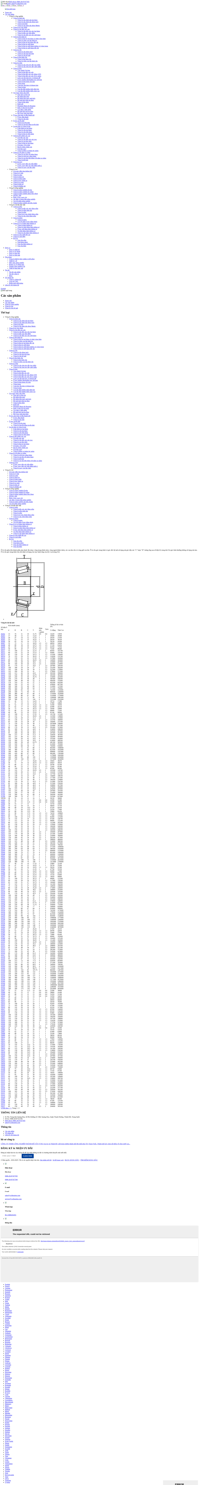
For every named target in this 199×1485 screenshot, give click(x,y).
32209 (3, 875)
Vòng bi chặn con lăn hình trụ (27, 40)
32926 (3, 1022)
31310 (3, 770)
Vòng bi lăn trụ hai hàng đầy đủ (27, 42)
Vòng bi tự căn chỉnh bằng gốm (27, 214)
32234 (3, 910)
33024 (3, 1061)
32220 (3, 895)
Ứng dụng (8, 257)
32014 (3, 819)
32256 (3, 923)
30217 (3, 662)
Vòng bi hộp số (18, 184)
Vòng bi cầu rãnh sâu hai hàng (27, 20)
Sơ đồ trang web (58, 1160)
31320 (3, 789)
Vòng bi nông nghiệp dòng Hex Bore (25, 193)
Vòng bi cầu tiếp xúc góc (21, 29)
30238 (3, 686)
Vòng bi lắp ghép (23, 102)
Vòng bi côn (17, 50)
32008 (3, 807)
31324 (3, 794)
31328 (3, 796)
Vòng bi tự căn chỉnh (20, 27)
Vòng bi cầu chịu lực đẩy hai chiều (28, 65)
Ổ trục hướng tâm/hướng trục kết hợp (29, 80)
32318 (3, 957)
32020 (3, 830)
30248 (3, 692)
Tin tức (7, 270)
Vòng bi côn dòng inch (25, 52)
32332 (3, 974)
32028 (3, 839)
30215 (3, 658)
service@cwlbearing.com (13, 1199)
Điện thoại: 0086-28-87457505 (19, 2)
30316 (3, 727)
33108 (3, 1069)
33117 (3, 1086)
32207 (3, 871)
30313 (3, 722)
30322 (3, 738)
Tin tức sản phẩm (14, 272)
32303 (3, 929)
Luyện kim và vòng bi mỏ (21, 126)
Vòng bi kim (17, 68)
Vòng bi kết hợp (22, 160)
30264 (3, 699)
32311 (3, 944)
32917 (3, 1009)
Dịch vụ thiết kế (14, 249)
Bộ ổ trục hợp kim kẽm (25, 113)
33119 (3, 1089)
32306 (3, 934)
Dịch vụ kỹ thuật (14, 251)
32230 (3, 906)
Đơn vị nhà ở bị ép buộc (25, 108)
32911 (3, 998)
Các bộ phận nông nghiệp (21, 201)
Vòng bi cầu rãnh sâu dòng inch (27, 22)
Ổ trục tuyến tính (18, 121)
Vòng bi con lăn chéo (24, 141)
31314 (3, 778)
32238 (3, 914)
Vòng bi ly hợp (18, 173)
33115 (3, 1082)
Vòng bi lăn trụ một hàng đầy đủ (28, 48)
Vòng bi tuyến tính (23, 123)
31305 (3, 761)
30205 (3, 639)
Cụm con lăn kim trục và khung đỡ (28, 78)
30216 (3, 660)
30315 (3, 725)
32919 (3, 1013)
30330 (3, 744)
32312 (3, 946)
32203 (3, 863)
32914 (3, 1003)
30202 (3, 634)
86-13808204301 (10, 1215)
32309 (3, 940)
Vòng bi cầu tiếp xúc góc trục (27, 139)
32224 (3, 901)
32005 (3, 802)
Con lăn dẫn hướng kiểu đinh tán (28, 89)
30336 (3, 750)
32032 (3, 843)
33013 (3, 1043)
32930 (3, 1026)
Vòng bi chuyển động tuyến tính (28, 124)
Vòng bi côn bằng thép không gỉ (28, 233)
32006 (3, 804)
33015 (3, 1046)
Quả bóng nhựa (22, 242)
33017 (3, 1050)
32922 (3, 1018)
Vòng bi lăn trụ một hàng (25, 44)
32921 (3, 1017)
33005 (3, 1028)
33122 (3, 1095)
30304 (3, 705)
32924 (3, 1020)
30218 (3, 664)
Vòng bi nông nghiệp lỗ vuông (23, 192)
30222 (3, 671)
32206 (3, 869)
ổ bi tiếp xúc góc (22, 137)
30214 (3, 656)
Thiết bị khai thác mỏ (16, 268)
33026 (3, 1063)
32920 (3, 1015)
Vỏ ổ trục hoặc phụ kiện (21, 93)
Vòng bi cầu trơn (23, 119)
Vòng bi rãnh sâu (19, 18)
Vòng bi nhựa (17, 218)
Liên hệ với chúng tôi (12, 285)
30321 (3, 736)
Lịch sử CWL (13, 281)
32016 (3, 822)
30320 (3, 735)
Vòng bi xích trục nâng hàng (26, 156)
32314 (3, 949)
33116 (3, 1084)
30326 (3, 742)
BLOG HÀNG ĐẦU (72, 1160)
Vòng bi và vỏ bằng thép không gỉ (24, 223)
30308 (3, 712)
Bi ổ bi (15, 238)
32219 (3, 893)
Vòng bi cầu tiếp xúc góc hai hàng (28, 31)
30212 (3, 652)
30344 (3, 755)
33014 (3, 1045)
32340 (3, 981)
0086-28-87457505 (11, 1176)
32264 (3, 927)
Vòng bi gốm (17, 207)
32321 (3, 962)
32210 (3, 876)
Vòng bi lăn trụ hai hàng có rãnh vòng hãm (31, 39)
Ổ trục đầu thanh (22, 117)
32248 (3, 919)
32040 (3, 850)
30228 (3, 677)
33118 (3, 1087)
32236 (3, 912)
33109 (3, 1071)
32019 (3, 828)
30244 (3, 690)
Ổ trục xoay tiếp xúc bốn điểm (27, 164)
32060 (3, 860)
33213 (3, 1104)
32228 (3, 905)
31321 (3, 791)
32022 (3, 834)
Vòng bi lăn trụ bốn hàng (25, 134)
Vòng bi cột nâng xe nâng (21, 152)
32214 (3, 884)
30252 (3, 694)
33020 (3, 1056)
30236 (3, 684)
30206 (3, 641)
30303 (3, 703)
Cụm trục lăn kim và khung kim (27, 85)
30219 (3, 666)
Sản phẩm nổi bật (45, 1160)
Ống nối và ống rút (23, 95)
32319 (3, 959)
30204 (3, 638)
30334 (3, 748)
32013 (3, 817)
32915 (3, 1005)
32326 (3, 968)
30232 (3, 680)
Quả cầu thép (21, 246)
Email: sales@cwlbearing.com (16, 3)
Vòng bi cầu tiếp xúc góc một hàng (28, 35)
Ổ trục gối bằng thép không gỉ (27, 229)
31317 (3, 783)
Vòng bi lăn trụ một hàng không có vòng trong (32, 46)
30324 (3, 740)
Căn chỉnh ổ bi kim (23, 70)
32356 (3, 989)
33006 (3, 1030)
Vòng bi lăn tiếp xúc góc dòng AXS (29, 74)
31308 (3, 766)
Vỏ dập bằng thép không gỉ (26, 231)
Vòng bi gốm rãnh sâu (24, 210)
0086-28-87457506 (11, 1179)
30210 (3, 649)
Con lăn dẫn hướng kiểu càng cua (28, 91)
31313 (3, 776)
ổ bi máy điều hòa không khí (22, 171)
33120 (3, 1091)
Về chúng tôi (9, 277)
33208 (3, 1101)
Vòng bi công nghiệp (12, 304)
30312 (3, 720)
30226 (3, 675)
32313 (3, 947)
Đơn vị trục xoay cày (20, 197)
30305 (3, 707)
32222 (3, 899)
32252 (3, 921)
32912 (3, 1000)
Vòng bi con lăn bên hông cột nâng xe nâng (31, 158)
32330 (3, 972)
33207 (3, 1099)
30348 (3, 757)
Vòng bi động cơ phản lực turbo (27, 151)
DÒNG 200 (17, 195)
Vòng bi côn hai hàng (24, 130)
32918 (3, 1011)
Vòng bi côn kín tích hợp (25, 53)
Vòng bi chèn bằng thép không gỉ (28, 227)
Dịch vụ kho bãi (14, 253)
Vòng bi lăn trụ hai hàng (25, 143)
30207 (3, 643)
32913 (3, 1002)
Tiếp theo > (6, 1108)
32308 (3, 938)
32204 (3, 865)
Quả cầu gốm (21, 240)
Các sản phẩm (9, 14)
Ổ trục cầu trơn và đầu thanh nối (23, 115)
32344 (3, 983)
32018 (3, 826)
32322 (3, 964)
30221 (3, 669)
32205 (3, 867)
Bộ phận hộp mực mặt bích (26, 98)
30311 (3, 718)
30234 (3, 682)
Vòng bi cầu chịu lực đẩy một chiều (29, 67)
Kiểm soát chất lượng (16, 283)
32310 (3, 942)
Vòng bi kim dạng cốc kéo (26, 81)
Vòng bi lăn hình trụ (20, 37)
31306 (3, 763)
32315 (3, 951)
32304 (3, 931)
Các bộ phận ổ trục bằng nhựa (27, 221)
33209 (3, 1102)
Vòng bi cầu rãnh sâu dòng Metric (28, 25)
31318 (3, 785)
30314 (3, 723)
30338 (3, 751)
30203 (3, 636)
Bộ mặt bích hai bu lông (25, 111)
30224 (3, 673)
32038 (3, 848)
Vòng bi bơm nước (19, 179)
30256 (3, 695)
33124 (3, 1097)
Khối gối (20, 104)
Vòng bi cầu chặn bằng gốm (26, 216)
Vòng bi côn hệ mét (23, 55)
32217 (3, 890)
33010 (3, 1037)
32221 (3, 897)
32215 (3, 886)
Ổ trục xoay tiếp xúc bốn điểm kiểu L (29, 165)
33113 (3, 1078)
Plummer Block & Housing (26, 106)
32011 (3, 813)
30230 (3, 679)
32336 (3, 977)
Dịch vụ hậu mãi (14, 255)
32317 (3, 955)
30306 (3, 708)
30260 (3, 697)
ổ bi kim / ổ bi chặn (23, 145)
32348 (3, 985)
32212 (3, 880)
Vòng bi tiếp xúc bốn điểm (26, 33)
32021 (3, 832)
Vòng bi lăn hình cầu (20, 57)
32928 (3, 1024)
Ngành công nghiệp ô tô (17, 266)
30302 (3, 701)
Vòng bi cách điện (19, 236)
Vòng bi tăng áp (18, 177)
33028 (3, 1065)
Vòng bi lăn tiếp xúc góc (25, 72)
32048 (3, 854)
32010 (3, 811)
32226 (3, 903)
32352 (3, 987)
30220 (3, 667)
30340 (3, 753)
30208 (3, 645)
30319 (3, 733)
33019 (3, 1054)
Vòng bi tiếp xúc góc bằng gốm (27, 208)
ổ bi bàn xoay (21, 149)
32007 (3, 806)
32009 (3, 809)
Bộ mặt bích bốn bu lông (25, 100)
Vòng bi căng (17, 175)
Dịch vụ (7, 248)
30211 (3, 651)
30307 (3, 710)
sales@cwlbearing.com (12, 1122)
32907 (3, 990)
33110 (3, 1073)
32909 (3, 994)
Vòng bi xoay (17, 162)
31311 (3, 772)
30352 (3, 759)
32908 (3, 992)
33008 (3, 1033)
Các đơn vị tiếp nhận (24, 109)
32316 (3, 953)
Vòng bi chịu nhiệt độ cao (21, 235)
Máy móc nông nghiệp (16, 263)
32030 (3, 841)
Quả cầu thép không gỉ (24, 244)
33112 (3, 1076)
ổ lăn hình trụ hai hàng (24, 128)
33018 (3, 1052)
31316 (3, 781)
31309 (3, 768)
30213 (3, 654)
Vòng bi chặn (17, 63)
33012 (3, 1041)
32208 (3, 873)
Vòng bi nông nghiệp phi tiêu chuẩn (25, 203)
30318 (3, 731)
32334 (3, 975)
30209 (3, 647)
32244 (3, 918)
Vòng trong (21, 83)
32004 (3, 800)
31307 (3, 764)
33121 (3, 1093)
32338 (3, 979)
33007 (3, 1031)
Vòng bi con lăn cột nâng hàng (27, 154)
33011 (3, 1039)
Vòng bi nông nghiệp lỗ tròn (22, 190)
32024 (3, 835)
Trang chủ (8, 12)
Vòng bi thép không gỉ (24, 225)
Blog (10, 276)
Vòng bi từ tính (22, 24)
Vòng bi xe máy (18, 182)
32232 (3, 908)
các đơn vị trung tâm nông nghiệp (24, 199)
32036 (3, 847)
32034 (3, 845)
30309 (3, 714)
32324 (3, 966)
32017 (3, 824)
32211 (3, 878)
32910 (3, 996)
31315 (3, 779)
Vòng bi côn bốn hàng (24, 132)
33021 (3, 1058)
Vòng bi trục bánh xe (20, 180)
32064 (3, 862)
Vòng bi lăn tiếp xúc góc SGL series (29, 76)
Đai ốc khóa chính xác (24, 147)
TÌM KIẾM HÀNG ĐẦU (89, 1160)
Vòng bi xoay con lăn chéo (26, 167)
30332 (3, 746)
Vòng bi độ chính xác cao (21, 136)
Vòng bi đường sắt (19, 186)
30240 (3, 688)
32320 (3, 961)
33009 (3, 1035)
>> (11, 1108)
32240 (3, 916)
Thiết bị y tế (13, 261)
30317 (3, 729)
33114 (3, 1080)
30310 (3, 716)
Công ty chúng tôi (15, 279)
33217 (3, 1106)
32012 (3, 815)
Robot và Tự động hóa (16, 264)
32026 (3, 837)
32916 (3, 1007)
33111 (3, 1074)
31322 (3, 792)
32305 (3, 933)
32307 (3, 936)
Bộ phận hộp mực (23, 96)
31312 (3, 774)
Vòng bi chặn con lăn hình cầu (27, 61)
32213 (3, 882)
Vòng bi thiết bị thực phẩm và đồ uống (22, 259)
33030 (3, 1067)
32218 (3, 891)
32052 (3, 856)
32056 (3, 858)
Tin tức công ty (14, 274)
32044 (3, 852)
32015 (3, 820)
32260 (3, 925)
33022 (3, 1059)
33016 (3, 1048)
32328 (3, 970)
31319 (3, 787)
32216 (3, 888)
